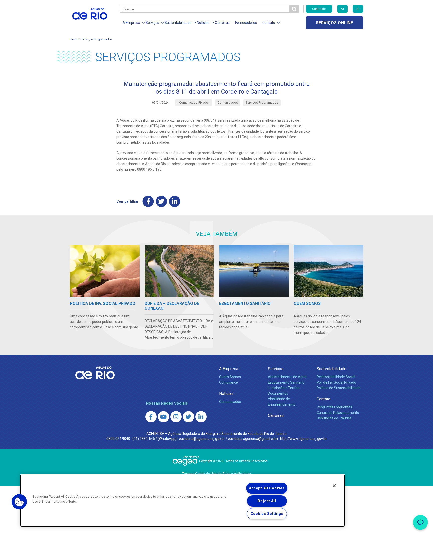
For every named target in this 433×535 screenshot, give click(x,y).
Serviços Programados (97, 39)
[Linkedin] (174, 201)
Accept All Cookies (267, 488)
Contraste (319, 9)
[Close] (334, 485)
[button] (19, 502)
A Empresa (228, 368)
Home (74, 39)
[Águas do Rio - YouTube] (163, 416)
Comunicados (230, 402)
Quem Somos (230, 377)
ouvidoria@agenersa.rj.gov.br (202, 439)
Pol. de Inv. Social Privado (336, 382)
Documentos (278, 393)
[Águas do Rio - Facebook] (151, 416)
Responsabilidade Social (336, 377)
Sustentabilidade (331, 368)
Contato (323, 399)
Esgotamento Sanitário (286, 382)
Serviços (275, 368)
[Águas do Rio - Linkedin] (201, 416)
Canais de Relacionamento (338, 413)
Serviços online (334, 22)
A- (357, 9)
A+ (342, 9)
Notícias (226, 393)
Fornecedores (246, 23)
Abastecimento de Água (287, 377)
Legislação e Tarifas (283, 388)
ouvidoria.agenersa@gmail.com (253, 439)
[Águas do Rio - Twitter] (188, 416)
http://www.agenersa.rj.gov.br (303, 439)
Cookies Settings (267, 514)
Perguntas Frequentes (334, 407)
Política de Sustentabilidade (339, 388)
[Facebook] (148, 201)
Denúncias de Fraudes (334, 418)
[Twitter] (161, 201)
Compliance (228, 382)
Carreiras (222, 23)
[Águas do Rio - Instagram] (176, 416)
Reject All (267, 501)
